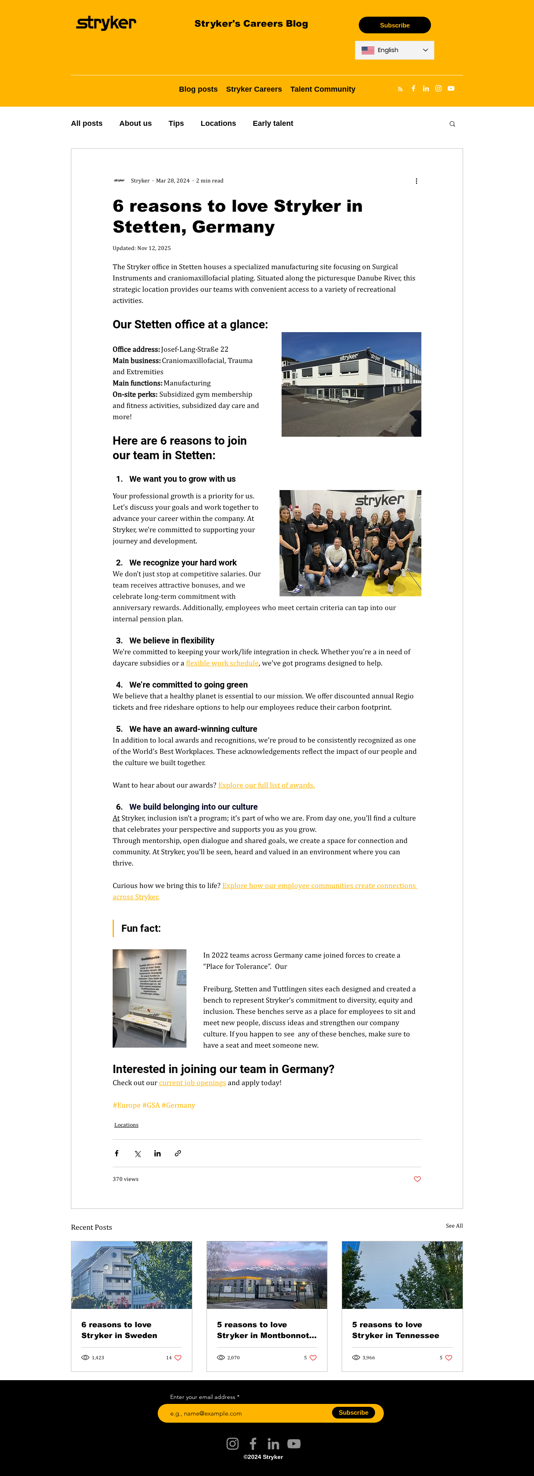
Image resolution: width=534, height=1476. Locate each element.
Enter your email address (202, 1397)
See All (454, 1225)
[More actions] (416, 180)
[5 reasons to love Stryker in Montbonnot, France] (267, 1275)
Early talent (273, 123)
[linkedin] (426, 88)
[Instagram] (232, 1444)
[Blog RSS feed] (400, 89)
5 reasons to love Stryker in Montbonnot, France (264, 1330)
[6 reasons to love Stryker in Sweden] (131, 1275)
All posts (87, 123)
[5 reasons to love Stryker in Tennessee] (402, 1275)
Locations (218, 123)
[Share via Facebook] (117, 1153)
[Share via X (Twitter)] (137, 1153)
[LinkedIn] (273, 1444)
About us (135, 123)
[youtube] (451, 88)
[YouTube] (294, 1444)
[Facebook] (253, 1444)
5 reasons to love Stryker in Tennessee (395, 1330)
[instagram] (438, 88)
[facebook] (413, 88)
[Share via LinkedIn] (157, 1153)
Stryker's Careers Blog (251, 23)
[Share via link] (178, 1153)
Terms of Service (232, 1469)
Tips (176, 123)
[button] (452, 123)
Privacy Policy (301, 1469)
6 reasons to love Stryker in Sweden (119, 1330)
